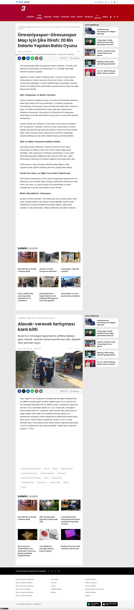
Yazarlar (88, 17)
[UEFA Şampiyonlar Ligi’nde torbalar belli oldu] (49, 507)
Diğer (104, 17)
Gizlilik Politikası (56, 589)
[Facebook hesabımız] (105, 2)
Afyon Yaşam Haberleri (24, 596)
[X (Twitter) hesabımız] (108, 2)
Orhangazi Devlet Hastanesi (31, 478)
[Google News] (74, 58)
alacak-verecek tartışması (31, 469)
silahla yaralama (28, 482)
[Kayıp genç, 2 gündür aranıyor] (71, 259)
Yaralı (24, 487)
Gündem (30, 17)
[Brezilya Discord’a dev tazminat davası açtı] (71, 536)
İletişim (53, 592)
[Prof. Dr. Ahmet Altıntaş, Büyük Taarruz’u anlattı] (90, 75)
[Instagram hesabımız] (111, 2)
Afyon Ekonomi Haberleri (24, 586)
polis (46, 478)
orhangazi (62, 473)
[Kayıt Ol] (111, 17)
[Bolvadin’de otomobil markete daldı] (27, 259)
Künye (53, 586)
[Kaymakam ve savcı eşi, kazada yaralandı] (71, 283)
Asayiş (80, 17)
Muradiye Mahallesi (47, 473)
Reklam (87, 596)
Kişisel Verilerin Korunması (94, 589)
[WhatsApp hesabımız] (117, 2)
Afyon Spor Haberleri (23, 589)
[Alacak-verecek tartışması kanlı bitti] (49, 259)
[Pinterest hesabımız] (114, 2)
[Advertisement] (49, 229)
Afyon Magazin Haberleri (24, 592)
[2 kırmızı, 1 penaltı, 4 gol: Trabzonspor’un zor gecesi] (90, 55)
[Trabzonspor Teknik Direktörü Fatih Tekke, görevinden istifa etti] (90, 45)
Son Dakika (39, 17)
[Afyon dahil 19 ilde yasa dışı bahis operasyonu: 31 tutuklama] (27, 283)
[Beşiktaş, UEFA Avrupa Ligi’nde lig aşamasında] (90, 66)
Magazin (47, 17)
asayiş (47, 469)
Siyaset (56, 17)
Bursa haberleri (67, 469)
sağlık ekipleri (57, 478)
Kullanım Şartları (91, 583)
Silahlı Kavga (42, 482)
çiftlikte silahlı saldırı (29, 473)
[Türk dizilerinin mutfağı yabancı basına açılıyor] (49, 536)
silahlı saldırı (55, 482)
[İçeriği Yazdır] (41, 58)
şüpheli (66, 482)
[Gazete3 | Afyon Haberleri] (23, 10)
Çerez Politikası (90, 586)
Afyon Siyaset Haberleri (24, 583)
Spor (73, 17)
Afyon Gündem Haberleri (25, 579)
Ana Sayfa (54, 579)
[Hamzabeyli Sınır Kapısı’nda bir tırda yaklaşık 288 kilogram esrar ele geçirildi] (49, 283)
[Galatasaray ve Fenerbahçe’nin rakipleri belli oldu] (90, 34)
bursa (55, 469)
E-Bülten (98, 17)
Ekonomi (65, 17)
